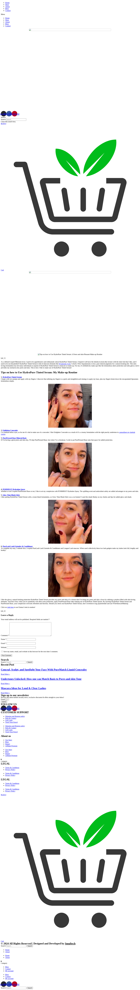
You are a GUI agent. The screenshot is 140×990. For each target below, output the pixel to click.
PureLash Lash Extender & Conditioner (18, 546)
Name (3, 639)
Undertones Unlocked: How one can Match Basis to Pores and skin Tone (41, 678)
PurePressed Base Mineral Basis (14, 438)
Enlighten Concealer (10, 430)
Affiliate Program (11, 746)
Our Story (8, 740)
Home (7, 3)
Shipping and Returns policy (15, 716)
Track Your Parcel (11, 722)
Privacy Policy (10, 770)
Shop (7, 5)
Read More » (5, 674)
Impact (7, 744)
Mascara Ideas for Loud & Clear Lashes (23, 688)
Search (3, 119)
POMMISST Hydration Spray (14, 489)
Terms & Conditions (12, 768)
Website (3, 647)
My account (9, 971)
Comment (5, 635)
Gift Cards (8, 720)
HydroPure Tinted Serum (12, 377)
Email (3, 643)
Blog (7, 9)
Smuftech (70, 943)
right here (10, 607)
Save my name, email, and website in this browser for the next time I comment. (31, 651)
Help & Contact (10, 718)
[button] (70, 14)
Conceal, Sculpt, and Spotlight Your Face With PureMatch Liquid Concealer (44, 669)
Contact (8, 11)
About (7, 7)
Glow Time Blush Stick (11, 495)
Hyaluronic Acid (64, 364)
